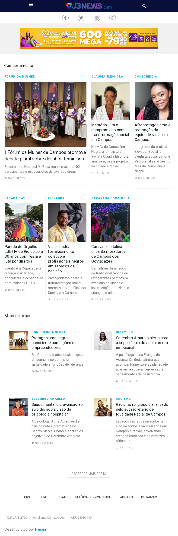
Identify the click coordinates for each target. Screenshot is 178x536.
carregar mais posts (89, 474)
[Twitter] (81, 18)
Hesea (40, 529)
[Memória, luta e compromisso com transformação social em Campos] (110, 101)
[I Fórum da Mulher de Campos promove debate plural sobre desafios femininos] (45, 114)
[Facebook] (65, 18)
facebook (126, 497)
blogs (25, 497)
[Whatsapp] (112, 18)
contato (61, 497)
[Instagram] (97, 18)
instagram (149, 497)
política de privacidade (93, 497)
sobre (42, 497)
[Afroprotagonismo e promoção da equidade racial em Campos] (154, 101)
